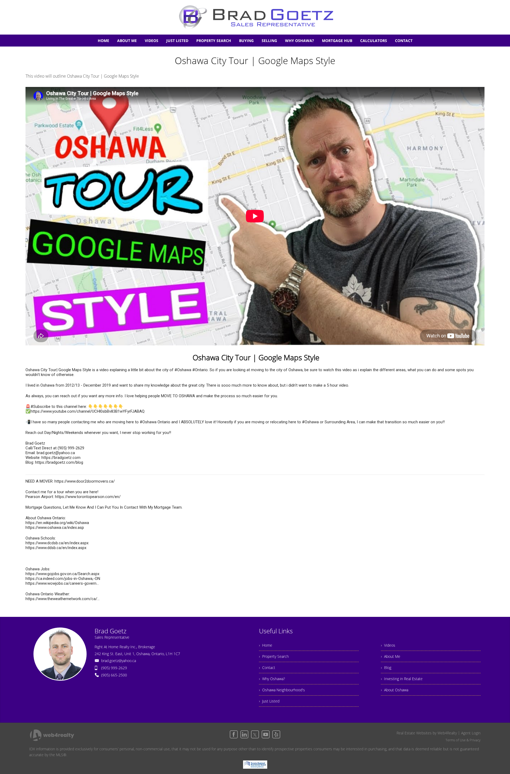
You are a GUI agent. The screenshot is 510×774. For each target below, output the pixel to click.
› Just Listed (269, 701)
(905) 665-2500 (114, 674)
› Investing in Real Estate (402, 678)
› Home (265, 645)
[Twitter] (255, 734)
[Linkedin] (244, 734)
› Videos (388, 645)
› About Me (390, 656)
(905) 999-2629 (114, 667)
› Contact (267, 667)
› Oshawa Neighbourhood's (282, 689)
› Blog (386, 667)
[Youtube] (266, 734)
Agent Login (471, 732)
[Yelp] (276, 734)
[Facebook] (234, 734)
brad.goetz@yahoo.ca (118, 660)
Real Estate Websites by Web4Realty (427, 732)
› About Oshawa (394, 689)
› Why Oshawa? (272, 678)
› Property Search (274, 656)
